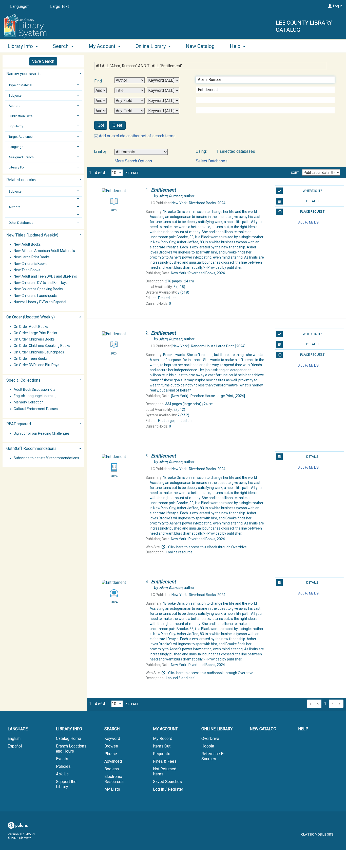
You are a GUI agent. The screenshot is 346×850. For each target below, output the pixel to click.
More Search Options (133, 161)
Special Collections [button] (23, 380)
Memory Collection (29, 402)
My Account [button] (103, 46)
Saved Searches (167, 781)
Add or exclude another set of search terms (137, 135)
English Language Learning (35, 396)
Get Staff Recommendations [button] (31, 448)
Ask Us (62, 774)
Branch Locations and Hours (71, 749)
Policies (63, 766)
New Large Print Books (32, 257)
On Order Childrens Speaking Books (42, 346)
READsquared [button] (18, 423)
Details (312, 201)
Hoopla (207, 746)
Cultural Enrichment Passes (36, 409)
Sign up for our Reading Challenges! (42, 433)
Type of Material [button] (20, 85)
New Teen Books (27, 270)
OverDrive (210, 738)
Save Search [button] (43, 61)
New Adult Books (27, 244)
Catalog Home (68, 738)
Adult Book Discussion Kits (34, 389)
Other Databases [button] (21, 223)
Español (15, 746)
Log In (337, 6)
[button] (43, 199)
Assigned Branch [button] (21, 157)
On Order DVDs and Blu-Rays (36, 365)
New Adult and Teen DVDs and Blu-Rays (45, 276)
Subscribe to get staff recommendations (46, 458)
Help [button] (236, 46)
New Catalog (200, 46)
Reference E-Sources (213, 756)
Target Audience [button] (20, 137)
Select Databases (211, 161)
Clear (117, 125)
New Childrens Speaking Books (38, 289)
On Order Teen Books (31, 358)
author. (177, 196)
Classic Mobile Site (317, 834)
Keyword (112, 738)
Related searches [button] (21, 179)
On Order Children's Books (34, 339)
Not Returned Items (164, 771)
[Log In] (330, 6)
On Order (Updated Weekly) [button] (30, 317)
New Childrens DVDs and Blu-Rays (41, 283)
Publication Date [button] (20, 116)
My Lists (112, 789)
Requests (161, 753)
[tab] (43, 73)
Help (303, 728)
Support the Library (66, 784)
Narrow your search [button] (23, 73)
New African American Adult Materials (44, 251)
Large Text (59, 6)
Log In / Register (168, 789)
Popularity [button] (16, 126)
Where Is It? (312, 191)
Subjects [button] (15, 95)
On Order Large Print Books (35, 333)
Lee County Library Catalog (304, 26)
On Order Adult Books (31, 327)
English (14, 738)
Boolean (111, 769)
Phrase (110, 753)
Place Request (312, 211)
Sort (295, 173)
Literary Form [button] (18, 167)
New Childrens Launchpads (35, 296)
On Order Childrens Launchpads (39, 352)
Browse (111, 746)
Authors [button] (14, 106)
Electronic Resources (114, 779)
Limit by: (101, 151)
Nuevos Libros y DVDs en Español (40, 302)
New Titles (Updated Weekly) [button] (32, 235)
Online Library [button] (151, 46)
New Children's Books (30, 264)
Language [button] (16, 147)
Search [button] (61, 46)
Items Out (161, 746)
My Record (162, 738)
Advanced (113, 761)
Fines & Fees (165, 761)
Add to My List (308, 222)
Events (62, 758)
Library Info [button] (21, 46)
